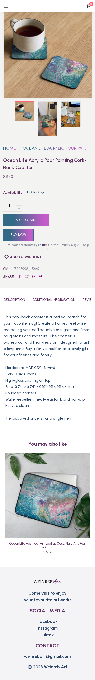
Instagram (47, 628)
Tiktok (47, 635)
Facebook (47, 621)
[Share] (33, 276)
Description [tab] (14, 300)
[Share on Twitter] (27, 277)
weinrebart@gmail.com (47, 656)
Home (9, 148)
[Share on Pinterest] (40, 277)
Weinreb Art (55, 667)
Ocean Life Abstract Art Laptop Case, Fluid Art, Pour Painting (47, 545)
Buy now (18, 235)
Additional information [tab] (53, 300)
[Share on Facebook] (20, 277)
